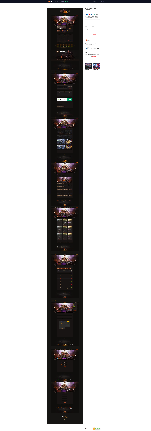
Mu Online (53, 5)
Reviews (62, 1)
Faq (70, 1)
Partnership (67, 1)
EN (94, 1)
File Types (94, 34)
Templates (57, 1)
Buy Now (97, 428)
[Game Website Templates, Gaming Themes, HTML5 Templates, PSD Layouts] (50, 1)
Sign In (101, 1)
